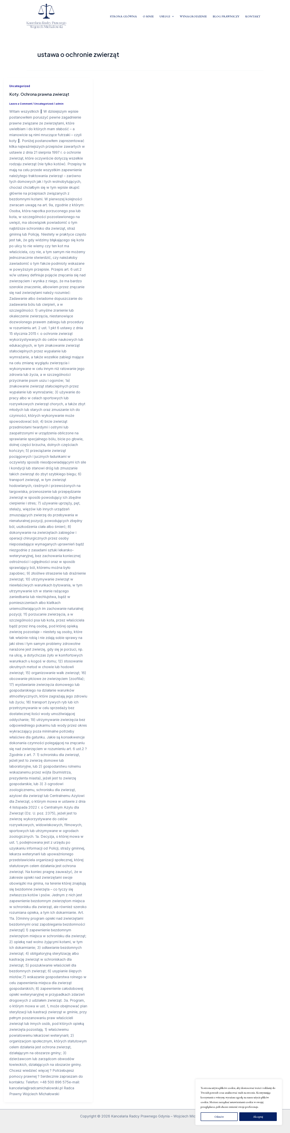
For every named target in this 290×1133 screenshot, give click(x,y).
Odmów (219, 1116)
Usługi (165, 16)
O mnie (148, 16)
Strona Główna (123, 16)
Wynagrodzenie (193, 16)
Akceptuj (258, 1116)
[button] (172, 16)
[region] (238, 1102)
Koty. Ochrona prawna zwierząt (39, 94)
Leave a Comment (20, 103)
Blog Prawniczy (226, 16)
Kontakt (252, 16)
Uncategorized (19, 86)
